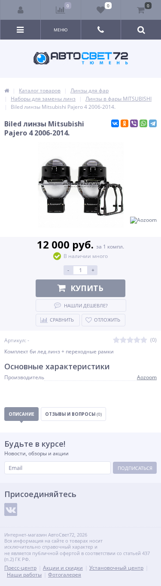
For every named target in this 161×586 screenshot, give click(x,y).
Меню (61, 30)
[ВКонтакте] (115, 123)
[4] (137, 340)
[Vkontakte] (10, 509)
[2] (123, 340)
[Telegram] (153, 123)
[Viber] (134, 123)
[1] (116, 340)
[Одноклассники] (124, 123)
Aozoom (147, 377)
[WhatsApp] (143, 123)
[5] (143, 340)
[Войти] (20, 10)
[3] (130, 340)
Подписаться (135, 468)
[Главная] (6, 90)
